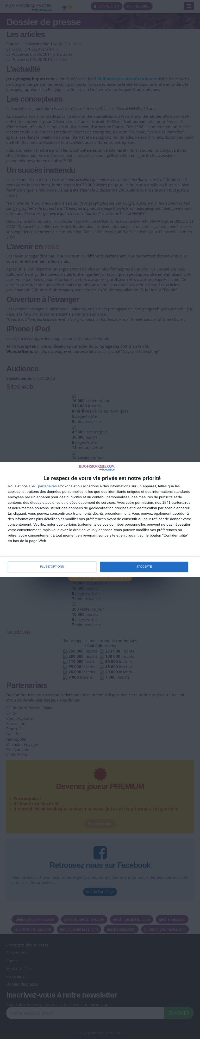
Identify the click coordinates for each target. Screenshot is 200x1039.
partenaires (47, 486)
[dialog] (100, 519)
